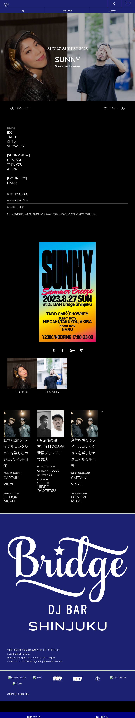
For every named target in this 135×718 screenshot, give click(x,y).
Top (22, 10)
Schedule (67, 10)
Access (112, 10)
